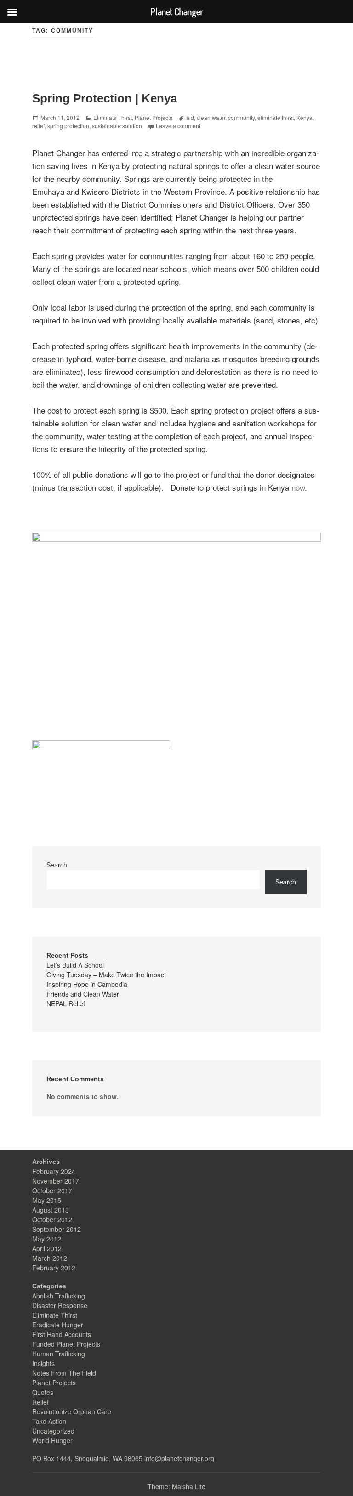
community (241, 117)
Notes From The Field (64, 1372)
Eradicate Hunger (57, 1324)
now (298, 487)
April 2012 (47, 1248)
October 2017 (52, 1190)
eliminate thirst (275, 117)
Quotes (42, 1392)
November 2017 (55, 1180)
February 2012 (53, 1267)
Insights (43, 1363)
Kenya (304, 117)
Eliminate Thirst (112, 117)
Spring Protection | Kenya (104, 98)
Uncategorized (53, 1430)
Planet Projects (153, 117)
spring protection (68, 126)
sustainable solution (117, 126)
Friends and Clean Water (82, 993)
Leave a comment (178, 126)
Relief (40, 1401)
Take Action (49, 1421)
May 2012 (46, 1238)
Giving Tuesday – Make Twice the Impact (106, 974)
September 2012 (56, 1229)
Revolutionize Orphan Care (71, 1411)
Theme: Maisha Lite (176, 1486)
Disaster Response (59, 1305)
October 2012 (52, 1219)
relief (38, 126)
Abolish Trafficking (58, 1295)
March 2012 (49, 1258)
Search (56, 864)
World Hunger (52, 1440)
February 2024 (53, 1171)
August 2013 (50, 1209)
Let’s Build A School (75, 964)
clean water (211, 117)
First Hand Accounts (61, 1334)
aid (190, 117)
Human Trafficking (58, 1353)
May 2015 (46, 1200)
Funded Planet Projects (66, 1344)
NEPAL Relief (65, 1003)
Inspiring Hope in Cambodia (86, 984)
